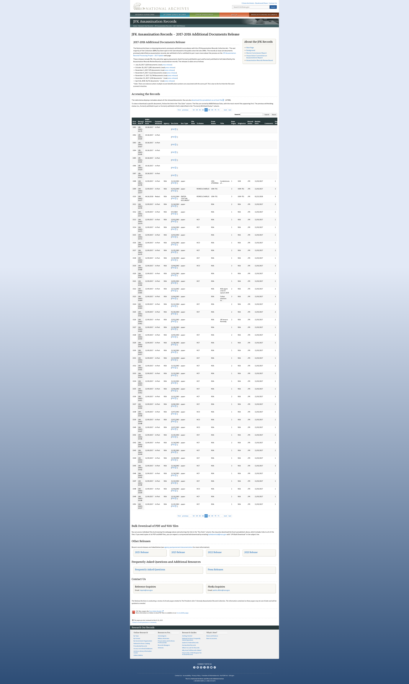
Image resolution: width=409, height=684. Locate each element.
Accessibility (187, 675)
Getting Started (187, 636)
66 (203, 110)
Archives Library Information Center (143, 652)
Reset (274, 115)
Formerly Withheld (158, 122)
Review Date (257, 122)
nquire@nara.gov (146, 590)
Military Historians (163, 638)
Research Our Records (144, 15)
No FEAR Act (224, 675)
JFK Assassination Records (163, 26)
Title (222, 123)
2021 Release (251, 552)
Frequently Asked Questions (150, 569)
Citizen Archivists (248, 3)
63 (194, 110)
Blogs (211, 667)
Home (135, 26)
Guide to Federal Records (190, 643)
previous (185, 110)
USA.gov (231, 675)
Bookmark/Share (261, 3)
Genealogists (162, 636)
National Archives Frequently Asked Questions (191, 639)
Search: (237, 114)
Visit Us (234, 15)
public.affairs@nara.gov (221, 590)
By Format (137, 638)
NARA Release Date (148, 121)
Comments (269, 123)
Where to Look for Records (190, 648)
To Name (200, 123)
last (229, 110)
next (225, 110)
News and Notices (212, 636)
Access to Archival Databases (143, 648)
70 (215, 110)
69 (212, 110)
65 (200, 110)
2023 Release (178, 552)
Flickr (214, 667)
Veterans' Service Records (175, 15)
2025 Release (142, 552)
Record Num (140, 122)
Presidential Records (140, 646)
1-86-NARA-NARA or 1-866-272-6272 (204, 681)
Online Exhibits (138, 655)
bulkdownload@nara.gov (217, 534)
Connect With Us (204, 664)
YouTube (208, 667)
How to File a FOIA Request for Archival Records (192, 653)
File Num (193, 122)
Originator (242, 123)
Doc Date (174, 123)
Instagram (201, 667)
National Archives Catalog (142, 643)
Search (273, 7)
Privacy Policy (196, 675)
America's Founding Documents (264, 15)
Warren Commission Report (256, 53)
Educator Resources (204, 15)
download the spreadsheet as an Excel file (207, 100)
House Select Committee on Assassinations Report (256, 57)
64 (197, 110)
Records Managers (164, 645)
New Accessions (211, 638)
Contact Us (273, 3)
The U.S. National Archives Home (161, 6)
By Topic (136, 636)
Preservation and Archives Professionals (166, 642)
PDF (173, 129)
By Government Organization (143, 641)
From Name (213, 122)
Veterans (161, 648)
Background (250, 50)
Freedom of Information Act (210, 675)
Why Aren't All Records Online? (192, 650)
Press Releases (215, 569)
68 (209, 110)
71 (218, 110)
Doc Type (184, 123)
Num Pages (233, 122)
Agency (166, 123)
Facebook (194, 667)
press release (167, 65)
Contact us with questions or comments (144, 622)
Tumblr (204, 667)
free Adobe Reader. (155, 611)
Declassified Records (189, 645)
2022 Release (215, 552)
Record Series (250, 122)
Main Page (250, 47)
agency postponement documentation (178, 547)
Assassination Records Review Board (259, 60)
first (179, 110)
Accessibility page (182, 613)
